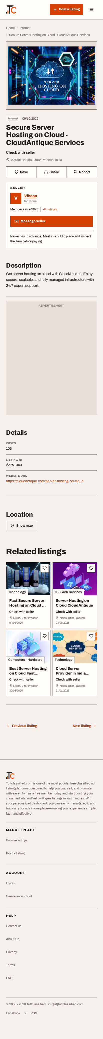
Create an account (19, 896)
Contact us (14, 926)
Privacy (11, 952)
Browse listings (17, 840)
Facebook (13, 1013)
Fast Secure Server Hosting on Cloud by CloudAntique (28, 605)
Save (24, 172)
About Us (13, 939)
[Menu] (91, 9)
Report (84, 172)
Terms (10, 965)
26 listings (49, 209)
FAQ (9, 978)
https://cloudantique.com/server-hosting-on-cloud (45, 481)
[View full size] (51, 75)
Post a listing (15, 853)
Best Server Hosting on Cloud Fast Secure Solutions (27, 673)
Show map (24, 525)
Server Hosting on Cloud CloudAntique (74, 603)
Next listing (82, 726)
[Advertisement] (51, 360)
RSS (33, 1013)
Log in (10, 883)
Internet (13, 118)
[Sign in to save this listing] (44, 568)
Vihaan (30, 196)
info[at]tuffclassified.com (66, 1004)
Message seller (32, 221)
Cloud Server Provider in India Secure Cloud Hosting (71, 676)
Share (54, 172)
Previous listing (24, 726)
